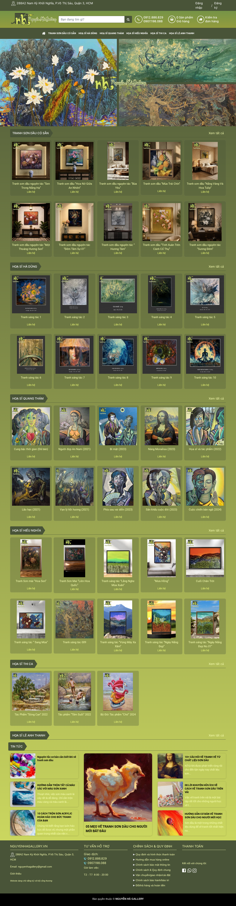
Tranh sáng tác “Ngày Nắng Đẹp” (161, 644)
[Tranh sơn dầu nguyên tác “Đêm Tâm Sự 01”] (74, 222)
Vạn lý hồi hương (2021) (74, 509)
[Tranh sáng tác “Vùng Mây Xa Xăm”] (118, 619)
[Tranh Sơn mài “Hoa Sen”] (31, 558)
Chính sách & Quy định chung (153, 869)
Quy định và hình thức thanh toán (155, 854)
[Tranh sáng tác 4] (162, 294)
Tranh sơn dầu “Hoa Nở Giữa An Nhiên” (74, 186)
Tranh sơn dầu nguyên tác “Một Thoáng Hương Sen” (31, 247)
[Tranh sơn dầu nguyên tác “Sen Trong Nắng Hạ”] (31, 161)
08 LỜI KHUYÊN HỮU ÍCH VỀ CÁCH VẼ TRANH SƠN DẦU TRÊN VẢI (204, 788)
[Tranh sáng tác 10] (205, 355)
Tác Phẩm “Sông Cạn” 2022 (31, 714)
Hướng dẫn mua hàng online (152, 859)
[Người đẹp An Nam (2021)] (74, 426)
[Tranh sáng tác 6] (31, 355)
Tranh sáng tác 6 (31, 377)
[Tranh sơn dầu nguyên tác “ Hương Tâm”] (118, 222)
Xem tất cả (216, 133)
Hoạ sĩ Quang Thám (112, 33)
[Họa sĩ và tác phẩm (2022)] (205, 426)
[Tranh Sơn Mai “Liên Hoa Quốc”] (74, 558)
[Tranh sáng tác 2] (74, 294)
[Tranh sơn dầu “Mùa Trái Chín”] (162, 161)
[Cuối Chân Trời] (205, 558)
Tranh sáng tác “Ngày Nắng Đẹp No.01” (205, 644)
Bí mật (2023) (118, 449)
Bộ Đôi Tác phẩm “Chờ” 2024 (118, 714)
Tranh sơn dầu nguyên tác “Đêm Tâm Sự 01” (74, 247)
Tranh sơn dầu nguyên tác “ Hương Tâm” (118, 247)
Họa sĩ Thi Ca (158, 33)
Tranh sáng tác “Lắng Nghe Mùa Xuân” (118, 583)
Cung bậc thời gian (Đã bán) (31, 449)
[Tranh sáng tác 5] (205, 294)
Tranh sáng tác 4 (161, 317)
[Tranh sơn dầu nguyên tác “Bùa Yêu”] (118, 161)
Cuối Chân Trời (205, 581)
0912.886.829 (153, 17)
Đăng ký (218, 5)
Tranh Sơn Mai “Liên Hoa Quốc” (74, 583)
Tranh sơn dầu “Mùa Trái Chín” (161, 183)
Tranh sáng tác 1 (31, 317)
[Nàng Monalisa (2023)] (162, 426)
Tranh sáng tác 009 (74, 642)
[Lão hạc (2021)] (31, 487)
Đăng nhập (199, 5)
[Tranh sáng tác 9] (162, 355)
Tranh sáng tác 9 (161, 377)
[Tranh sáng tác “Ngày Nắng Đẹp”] (162, 619)
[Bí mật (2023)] (118, 426)
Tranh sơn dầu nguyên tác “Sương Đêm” (205, 247)
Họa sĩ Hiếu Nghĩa (137, 33)
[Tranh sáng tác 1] (31, 294)
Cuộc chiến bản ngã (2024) (205, 509)
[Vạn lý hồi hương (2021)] (74, 487)
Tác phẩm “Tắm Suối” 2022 (74, 714)
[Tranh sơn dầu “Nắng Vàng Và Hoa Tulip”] (205, 161)
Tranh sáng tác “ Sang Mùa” (31, 642)
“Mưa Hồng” (161, 581)
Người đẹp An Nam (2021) (74, 449)
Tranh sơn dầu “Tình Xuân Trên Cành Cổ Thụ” (161, 247)
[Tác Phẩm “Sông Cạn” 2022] (31, 692)
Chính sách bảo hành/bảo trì (152, 880)
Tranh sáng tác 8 (118, 377)
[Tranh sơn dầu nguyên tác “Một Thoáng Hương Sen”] (31, 222)
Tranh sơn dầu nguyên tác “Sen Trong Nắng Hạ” (31, 186)
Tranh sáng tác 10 (205, 377)
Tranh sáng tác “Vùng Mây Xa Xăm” (118, 644)
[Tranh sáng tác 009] (74, 619)
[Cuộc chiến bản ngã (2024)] (205, 487)
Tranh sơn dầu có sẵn (62, 33)
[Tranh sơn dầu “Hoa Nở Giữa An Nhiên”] (74, 161)
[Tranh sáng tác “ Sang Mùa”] (31, 619)
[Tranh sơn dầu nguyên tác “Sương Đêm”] (205, 222)
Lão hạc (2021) (31, 509)
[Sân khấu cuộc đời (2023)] (162, 487)
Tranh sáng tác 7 (74, 377)
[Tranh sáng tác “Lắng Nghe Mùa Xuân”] (118, 558)
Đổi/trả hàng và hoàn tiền (150, 885)
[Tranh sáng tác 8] (118, 355)
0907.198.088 (153, 21)
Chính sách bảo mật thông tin (153, 864)
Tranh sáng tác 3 (118, 317)
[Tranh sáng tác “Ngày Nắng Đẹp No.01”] (205, 619)
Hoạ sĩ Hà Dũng (88, 33)
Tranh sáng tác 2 (74, 317)
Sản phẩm (184, 19)
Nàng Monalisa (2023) (161, 449)
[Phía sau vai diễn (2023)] (118, 487)
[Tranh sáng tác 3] (118, 294)
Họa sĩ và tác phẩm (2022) (205, 449)
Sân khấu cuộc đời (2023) (161, 509)
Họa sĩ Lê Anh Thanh (181, 33)
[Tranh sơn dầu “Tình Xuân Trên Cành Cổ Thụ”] (162, 222)
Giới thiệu (15, 873)
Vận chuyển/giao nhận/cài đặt (153, 875)
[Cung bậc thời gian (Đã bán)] (31, 426)
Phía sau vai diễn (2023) (118, 509)
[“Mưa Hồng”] (162, 558)
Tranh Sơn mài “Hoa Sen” (31, 581)
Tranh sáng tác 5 (205, 317)
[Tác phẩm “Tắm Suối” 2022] (74, 692)
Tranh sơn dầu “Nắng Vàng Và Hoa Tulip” (205, 186)
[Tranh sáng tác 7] (74, 355)
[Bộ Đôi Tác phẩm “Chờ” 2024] (118, 692)
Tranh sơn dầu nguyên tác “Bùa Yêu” (118, 186)
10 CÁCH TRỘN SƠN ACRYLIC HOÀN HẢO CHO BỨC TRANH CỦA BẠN (54, 817)
